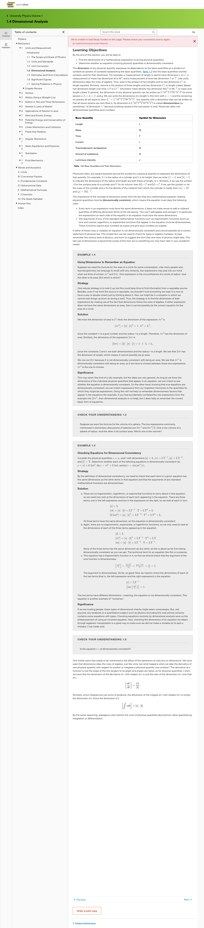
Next (186, 899)
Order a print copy (87, 910)
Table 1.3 (147, 71)
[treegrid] (40, 123)
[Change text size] (194, 32)
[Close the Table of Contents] (63, 32)
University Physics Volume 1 (26, 15)
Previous (81, 899)
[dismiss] (194, 41)
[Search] (153, 32)
